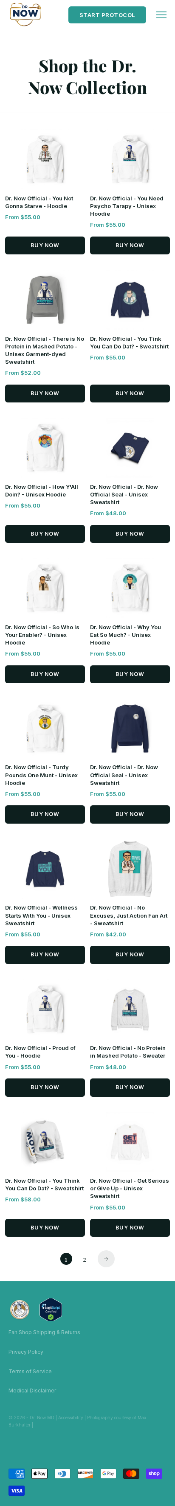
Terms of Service (30, 1371)
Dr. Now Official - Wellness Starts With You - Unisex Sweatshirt (41, 916)
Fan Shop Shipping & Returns (44, 1332)
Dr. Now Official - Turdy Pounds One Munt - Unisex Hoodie (41, 775)
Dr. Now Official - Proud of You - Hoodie (40, 1052)
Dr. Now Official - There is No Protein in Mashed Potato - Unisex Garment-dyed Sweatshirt (44, 351)
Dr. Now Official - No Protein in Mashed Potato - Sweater (128, 1052)
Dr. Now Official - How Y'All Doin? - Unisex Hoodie (41, 491)
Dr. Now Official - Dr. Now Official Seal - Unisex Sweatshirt (124, 495)
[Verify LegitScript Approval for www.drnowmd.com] (51, 1309)
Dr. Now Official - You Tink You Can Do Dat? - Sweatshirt (129, 343)
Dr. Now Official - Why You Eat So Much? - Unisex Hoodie (125, 635)
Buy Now (45, 245)
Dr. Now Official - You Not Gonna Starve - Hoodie (39, 202)
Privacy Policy (25, 1352)
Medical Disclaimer (32, 1390)
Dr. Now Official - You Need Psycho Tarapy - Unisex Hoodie (127, 206)
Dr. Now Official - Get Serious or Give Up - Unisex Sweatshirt (129, 1189)
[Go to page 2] (106, 1258)
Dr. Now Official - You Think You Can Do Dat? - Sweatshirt (44, 1185)
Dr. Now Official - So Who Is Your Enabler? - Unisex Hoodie (42, 635)
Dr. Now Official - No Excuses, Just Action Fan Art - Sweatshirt (128, 916)
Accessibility (70, 1417)
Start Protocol (107, 14)
